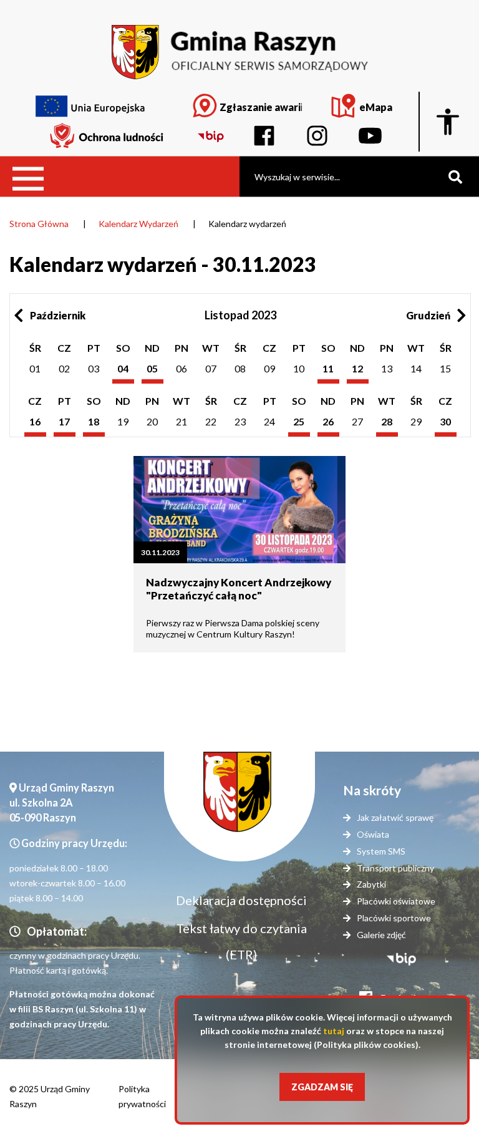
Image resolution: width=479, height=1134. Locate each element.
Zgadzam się (322, 1087)
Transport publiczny (395, 868)
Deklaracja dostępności (241, 900)
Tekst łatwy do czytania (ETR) (241, 941)
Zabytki (371, 884)
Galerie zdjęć (381, 934)
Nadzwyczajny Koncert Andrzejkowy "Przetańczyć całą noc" (238, 589)
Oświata (373, 834)
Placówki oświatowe (396, 901)
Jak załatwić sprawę (395, 817)
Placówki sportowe (394, 918)
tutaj (333, 1030)
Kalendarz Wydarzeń (138, 223)
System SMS (381, 851)
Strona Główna (39, 223)
